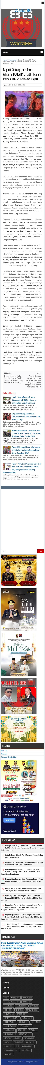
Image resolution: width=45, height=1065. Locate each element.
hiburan (7, 1014)
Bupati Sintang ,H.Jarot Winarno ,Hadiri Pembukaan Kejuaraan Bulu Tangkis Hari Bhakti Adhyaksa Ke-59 (33, 381)
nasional (8, 1026)
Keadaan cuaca (10, 1018)
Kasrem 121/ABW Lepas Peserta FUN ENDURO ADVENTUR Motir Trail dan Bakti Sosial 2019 (26, 433)
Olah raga (23, 1026)
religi (6, 1046)
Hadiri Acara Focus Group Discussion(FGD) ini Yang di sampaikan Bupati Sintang (24, 400)
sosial (23, 1050)
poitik (6, 1042)
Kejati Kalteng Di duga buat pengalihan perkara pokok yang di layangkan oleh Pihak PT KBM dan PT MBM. (22, 926)
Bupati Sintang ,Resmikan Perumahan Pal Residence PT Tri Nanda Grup (26, 417)
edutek (32, 1006)
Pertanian (28, 1038)
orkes (20, 1030)
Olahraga (8, 1030)
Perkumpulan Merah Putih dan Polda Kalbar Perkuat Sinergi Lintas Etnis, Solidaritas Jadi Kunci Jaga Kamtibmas (20, 872)
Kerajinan (26, 1018)
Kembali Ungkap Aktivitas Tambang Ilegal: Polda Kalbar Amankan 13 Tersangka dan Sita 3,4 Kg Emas (22, 881)
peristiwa (23, 1034)
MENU (6, 52)
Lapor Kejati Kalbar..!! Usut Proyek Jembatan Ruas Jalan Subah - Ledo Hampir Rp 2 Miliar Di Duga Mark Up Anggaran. (21, 917)
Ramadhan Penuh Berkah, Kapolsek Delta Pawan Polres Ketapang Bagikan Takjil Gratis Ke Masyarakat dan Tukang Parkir (22, 907)
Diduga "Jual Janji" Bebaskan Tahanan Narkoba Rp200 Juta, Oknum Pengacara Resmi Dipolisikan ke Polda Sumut (22, 848)
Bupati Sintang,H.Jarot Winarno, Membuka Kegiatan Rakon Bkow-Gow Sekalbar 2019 (26, 450)
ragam (29, 1042)
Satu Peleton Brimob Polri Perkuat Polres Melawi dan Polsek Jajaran (24, 856)
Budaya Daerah (10, 1002)
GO (41, 551)
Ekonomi (17, 1010)
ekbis (6, 1010)
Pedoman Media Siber (9, 757)
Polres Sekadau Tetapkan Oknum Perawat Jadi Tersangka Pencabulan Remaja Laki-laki (23, 890)
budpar (25, 1002)
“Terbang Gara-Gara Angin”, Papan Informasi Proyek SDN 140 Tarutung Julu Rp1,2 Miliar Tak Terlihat (21, 898)
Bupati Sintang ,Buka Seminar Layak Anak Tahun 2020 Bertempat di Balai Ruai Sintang (13, 379)
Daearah (7, 1006)
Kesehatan (8, 1022)
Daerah (19, 1006)
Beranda (4, 751)
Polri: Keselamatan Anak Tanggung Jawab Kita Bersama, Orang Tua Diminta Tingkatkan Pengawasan (22, 945)
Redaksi (4, 754)
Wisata (7, 1054)
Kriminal (21, 1022)
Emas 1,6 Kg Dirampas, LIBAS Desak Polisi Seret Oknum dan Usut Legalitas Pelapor (24, 863)
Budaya (26, 998)
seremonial (8, 1050)
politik (16, 1042)
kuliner (34, 1022)
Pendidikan (8, 1034)
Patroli (32, 1030)
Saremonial (26, 1046)
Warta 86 (23, 10)
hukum (19, 1014)
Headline (29, 1010)
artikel (13, 998)
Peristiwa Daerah (11, 1038)
